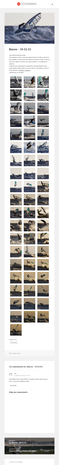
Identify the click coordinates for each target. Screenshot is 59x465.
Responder (13, 385)
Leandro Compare (24, 70)
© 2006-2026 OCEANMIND (16, 462)
